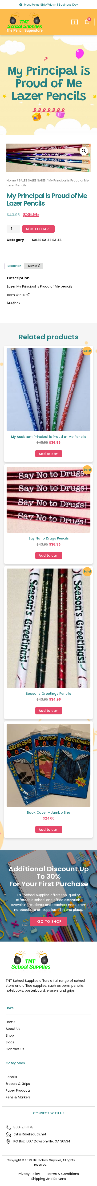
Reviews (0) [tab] (33, 266)
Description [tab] (14, 266)
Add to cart (38, 229)
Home (11, 180)
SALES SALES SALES (32, 180)
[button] (74, 22)
